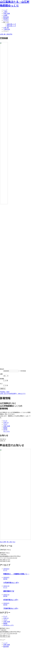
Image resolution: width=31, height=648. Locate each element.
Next (14, 542)
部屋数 (2, 378)
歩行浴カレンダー (8, 625)
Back (1, 542)
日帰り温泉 (6, 13)
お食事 (5, 15)
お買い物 (6, 27)
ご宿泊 (5, 11)
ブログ (5, 620)
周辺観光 (6, 18)
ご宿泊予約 (6, 29)
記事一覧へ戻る (7, 542)
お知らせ (6, 618)
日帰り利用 (6, 621)
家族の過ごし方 (11, 26)
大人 (1, 383)
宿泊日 (2, 369)
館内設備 (6, 17)
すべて (5, 616)
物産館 (5, 623)
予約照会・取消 (4, 392)
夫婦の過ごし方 (11, 24)
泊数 (1, 374)
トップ (5, 10)
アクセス (6, 20)
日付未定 (23, 371)
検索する (3, 388)
